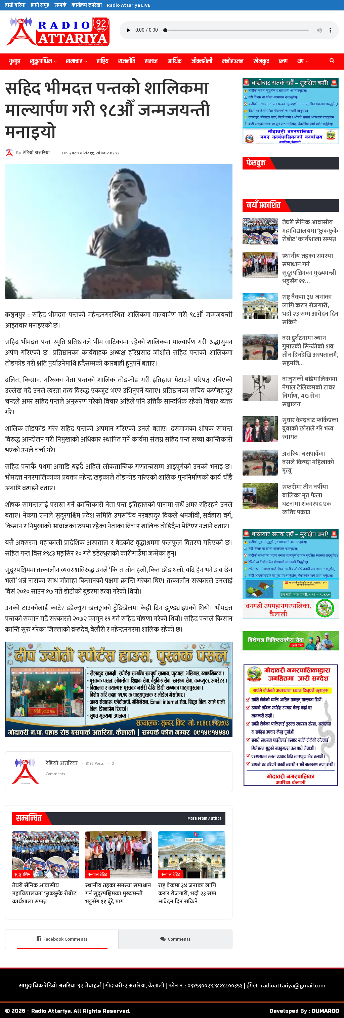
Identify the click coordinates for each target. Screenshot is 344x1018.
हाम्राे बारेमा (15, 5)
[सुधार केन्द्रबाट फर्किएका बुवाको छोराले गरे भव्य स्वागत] (260, 429)
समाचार (74, 61)
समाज (151, 61)
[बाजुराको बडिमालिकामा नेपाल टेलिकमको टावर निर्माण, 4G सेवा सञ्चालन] (260, 388)
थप (300, 61)
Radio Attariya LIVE (128, 5)
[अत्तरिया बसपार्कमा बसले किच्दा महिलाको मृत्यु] (260, 463)
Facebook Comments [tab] (65, 939)
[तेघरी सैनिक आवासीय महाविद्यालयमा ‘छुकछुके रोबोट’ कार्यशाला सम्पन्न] (45, 854)
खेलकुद (261, 61)
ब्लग (283, 61)
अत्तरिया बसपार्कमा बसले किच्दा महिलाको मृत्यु (308, 462)
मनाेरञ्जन (233, 61)
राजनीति (126, 61)
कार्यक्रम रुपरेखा (87, 5)
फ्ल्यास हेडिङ (98, 874)
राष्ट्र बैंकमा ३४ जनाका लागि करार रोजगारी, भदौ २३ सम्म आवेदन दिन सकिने (310, 310)
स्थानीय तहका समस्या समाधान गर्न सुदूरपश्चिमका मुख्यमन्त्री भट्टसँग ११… (309, 269)
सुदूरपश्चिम (41, 61)
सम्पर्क (60, 5)
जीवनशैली (201, 61)
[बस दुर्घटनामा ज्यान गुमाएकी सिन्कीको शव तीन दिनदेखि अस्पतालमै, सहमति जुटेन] (260, 347)
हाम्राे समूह (40, 5)
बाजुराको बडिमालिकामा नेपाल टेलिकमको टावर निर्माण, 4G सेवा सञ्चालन (309, 392)
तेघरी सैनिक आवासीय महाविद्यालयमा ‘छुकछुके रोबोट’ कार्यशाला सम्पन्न (310, 230)
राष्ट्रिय (103, 61)
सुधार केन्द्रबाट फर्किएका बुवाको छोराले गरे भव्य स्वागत (310, 428)
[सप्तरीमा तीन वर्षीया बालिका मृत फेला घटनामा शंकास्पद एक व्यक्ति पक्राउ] (260, 496)
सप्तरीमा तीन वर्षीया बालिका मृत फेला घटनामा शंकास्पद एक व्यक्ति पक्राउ (307, 500)
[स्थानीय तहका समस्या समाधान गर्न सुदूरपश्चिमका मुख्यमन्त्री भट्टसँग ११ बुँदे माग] (119, 854)
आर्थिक (174, 61)
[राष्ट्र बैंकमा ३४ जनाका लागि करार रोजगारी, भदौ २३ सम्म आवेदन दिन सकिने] (191, 854)
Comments (179, 939)
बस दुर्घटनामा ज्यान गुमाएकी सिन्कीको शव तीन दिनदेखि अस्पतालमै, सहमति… (310, 351)
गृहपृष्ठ (14, 61)
